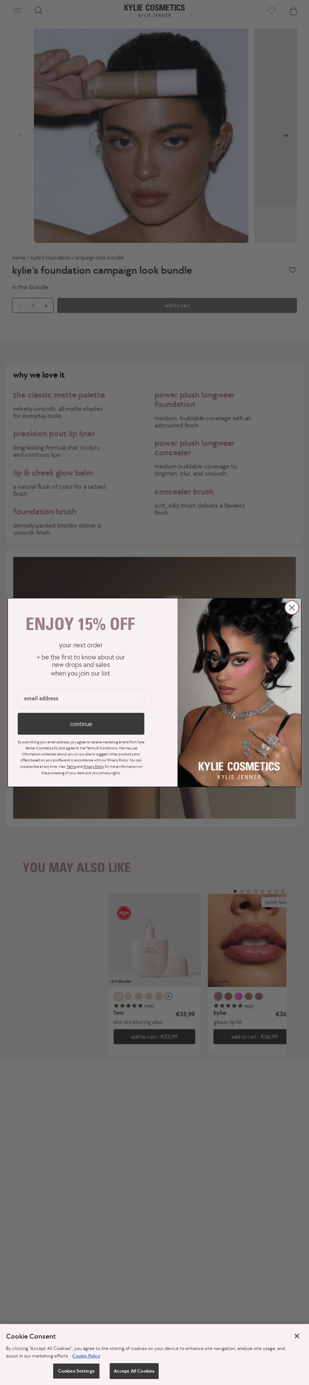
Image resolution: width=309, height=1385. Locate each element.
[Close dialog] (291, 607)
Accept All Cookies (134, 1371)
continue (81, 724)
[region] (154, 1354)
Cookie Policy (86, 1356)
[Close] (297, 1336)
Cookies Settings (76, 1371)
